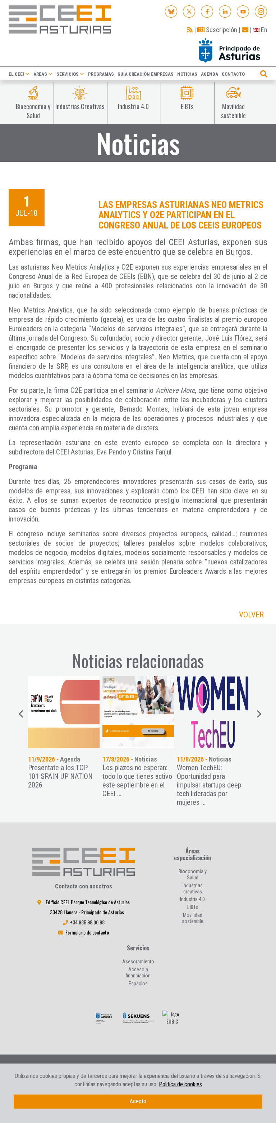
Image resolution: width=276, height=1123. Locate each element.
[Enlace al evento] (138, 712)
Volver (251, 614)
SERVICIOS (67, 74)
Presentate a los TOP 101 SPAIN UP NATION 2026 (60, 776)
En (263, 30)
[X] (189, 11)
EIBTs (192, 907)
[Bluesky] (171, 11)
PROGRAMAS (101, 74)
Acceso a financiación (138, 972)
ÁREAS (40, 74)
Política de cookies (180, 1084)
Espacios (138, 983)
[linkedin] (225, 11)
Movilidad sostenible (192, 918)
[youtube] (243, 11)
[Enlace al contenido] (64, 712)
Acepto (138, 1101)
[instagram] (261, 11)
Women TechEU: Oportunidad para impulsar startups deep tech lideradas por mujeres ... (209, 785)
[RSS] (190, 30)
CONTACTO (233, 74)
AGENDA (209, 74)
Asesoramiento (138, 961)
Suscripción (220, 30)
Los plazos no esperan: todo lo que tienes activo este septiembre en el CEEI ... (137, 780)
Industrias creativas (193, 889)
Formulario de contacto (87, 932)
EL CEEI (16, 74)
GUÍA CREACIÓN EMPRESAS (146, 74)
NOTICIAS (187, 74)
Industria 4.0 (192, 899)
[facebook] (207, 11)
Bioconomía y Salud (193, 874)
